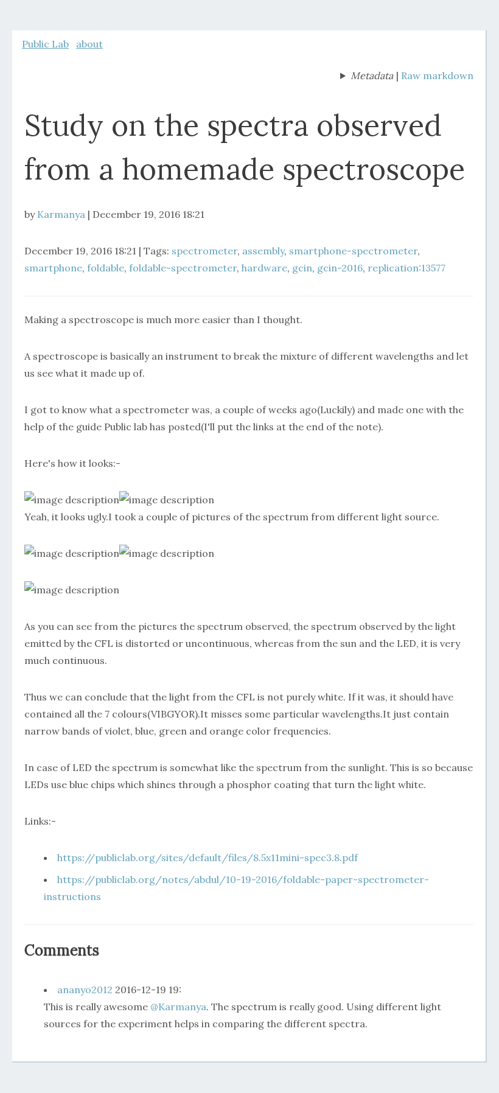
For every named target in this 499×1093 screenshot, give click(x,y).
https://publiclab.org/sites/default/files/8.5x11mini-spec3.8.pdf (207, 857)
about (89, 44)
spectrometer (204, 251)
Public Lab (45, 44)
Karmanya (61, 214)
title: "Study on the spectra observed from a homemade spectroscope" (366, 76)
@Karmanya (178, 1006)
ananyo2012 (85, 989)
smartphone (53, 268)
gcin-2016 (340, 268)
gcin (302, 268)
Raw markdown (437, 75)
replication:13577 (406, 268)
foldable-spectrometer (183, 268)
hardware (264, 268)
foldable (105, 268)
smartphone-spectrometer (353, 251)
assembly (263, 251)
